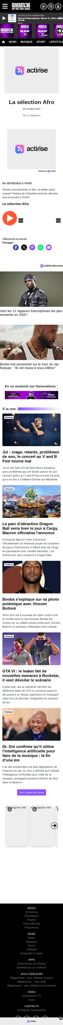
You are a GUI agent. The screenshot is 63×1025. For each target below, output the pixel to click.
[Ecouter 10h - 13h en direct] (31, 394)
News (13, 41)
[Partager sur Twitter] (23, 249)
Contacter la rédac (31, 953)
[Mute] (60, 18)
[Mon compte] (58, 6)
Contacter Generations (31, 1010)
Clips (31, 999)
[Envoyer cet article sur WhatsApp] (39, 249)
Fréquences (32, 927)
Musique (27, 41)
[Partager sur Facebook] (15, 249)
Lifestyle (31, 949)
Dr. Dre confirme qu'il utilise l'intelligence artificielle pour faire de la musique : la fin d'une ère (28, 753)
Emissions (32, 912)
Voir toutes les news (31, 792)
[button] (17, 825)
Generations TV (31, 995)
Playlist (31, 919)
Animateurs (31, 915)
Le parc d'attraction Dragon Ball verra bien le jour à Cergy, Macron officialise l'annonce (30, 528)
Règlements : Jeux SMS (31, 981)
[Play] (4, 18)
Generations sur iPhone (31, 963)
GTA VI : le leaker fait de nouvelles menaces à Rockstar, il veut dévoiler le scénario (30, 675)
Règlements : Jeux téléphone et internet (31, 985)
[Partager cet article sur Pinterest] (31, 249)
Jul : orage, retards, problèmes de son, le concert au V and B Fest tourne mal (30, 456)
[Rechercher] (50, 6)
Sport (41, 41)
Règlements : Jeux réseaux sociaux (31, 977)
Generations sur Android (31, 967)
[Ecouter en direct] (43, 6)
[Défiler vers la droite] (54, 825)
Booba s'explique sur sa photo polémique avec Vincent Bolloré (30, 603)
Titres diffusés (31, 923)
